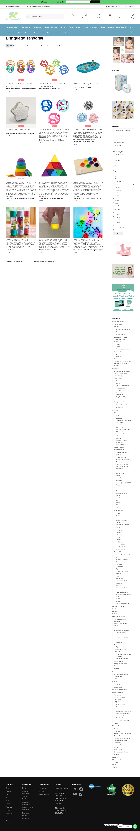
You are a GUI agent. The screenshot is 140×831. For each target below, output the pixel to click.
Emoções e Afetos (121, 457)
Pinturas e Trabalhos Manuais (83, 193)
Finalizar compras (122, 17)
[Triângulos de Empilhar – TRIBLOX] (54, 165)
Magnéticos (119, 578)
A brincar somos (119, 413)
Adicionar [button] (86, 90)
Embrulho (115, 614)
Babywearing (116, 368)
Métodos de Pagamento (26, 792)
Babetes (116, 326)
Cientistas (119, 418)
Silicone (65, 136)
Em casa (62, 131)
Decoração (117, 736)
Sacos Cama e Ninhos (121, 752)
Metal (117, 500)
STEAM (118, 601)
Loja (7, 794)
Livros (114, 671)
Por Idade (18, 86)
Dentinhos (30, 83)
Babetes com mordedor (123, 329)
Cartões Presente (117, 609)
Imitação (118, 573)
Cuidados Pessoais (120, 632)
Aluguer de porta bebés (123, 405)
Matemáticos (120, 473)
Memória (82, 190)
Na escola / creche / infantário (92, 136)
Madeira (75, 85)
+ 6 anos (27, 182)
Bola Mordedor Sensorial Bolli (49, 88)
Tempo (118, 485)
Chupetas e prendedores (121, 630)
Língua (118, 471)
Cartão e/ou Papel (121, 493)
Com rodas (119, 562)
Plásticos (54, 246)
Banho (16, 129)
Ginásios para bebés (122, 571)
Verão (88, 85)
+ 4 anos (15, 182)
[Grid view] (7, 45)
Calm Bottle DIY (11, 250)
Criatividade (26, 187)
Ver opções (19, 252)
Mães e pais (119, 427)
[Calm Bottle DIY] (21, 222)
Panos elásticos (120, 388)
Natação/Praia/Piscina (120, 663)
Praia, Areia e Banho (122, 592)
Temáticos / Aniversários (123, 603)
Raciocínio (82, 194)
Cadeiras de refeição (120, 337)
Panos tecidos (120, 390)
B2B (7, 820)
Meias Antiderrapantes (123, 713)
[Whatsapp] (135, 826)
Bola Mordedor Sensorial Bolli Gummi (52, 140)
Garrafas (118, 346)
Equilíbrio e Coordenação (18, 189)
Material (42, 133)
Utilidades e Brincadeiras (55, 247)
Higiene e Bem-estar (12, 85)
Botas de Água (120, 704)
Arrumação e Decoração (123, 555)
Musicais (118, 585)
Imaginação (17, 192)
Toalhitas (117, 668)
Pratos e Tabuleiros (120, 359)
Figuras (118, 569)
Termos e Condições (25, 798)
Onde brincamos (49, 136)
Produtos (8, 798)
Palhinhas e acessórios (123, 349)
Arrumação (117, 731)
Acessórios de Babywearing (122, 371)
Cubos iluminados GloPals (48, 250)
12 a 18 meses (10, 183)
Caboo (118, 381)
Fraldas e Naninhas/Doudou (122, 738)
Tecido (118, 507)
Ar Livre (82, 83)
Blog (132, 17)
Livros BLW (117, 356)
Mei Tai (118, 383)
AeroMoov (117, 684)
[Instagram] (74, 789)
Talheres (116, 365)
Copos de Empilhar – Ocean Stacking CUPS (20, 198)
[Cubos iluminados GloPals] (54, 222)
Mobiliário (117, 747)
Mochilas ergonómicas (123, 385)
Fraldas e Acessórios (120, 352)
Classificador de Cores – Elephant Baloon (87, 198)
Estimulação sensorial (46, 132)
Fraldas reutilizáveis (122, 658)
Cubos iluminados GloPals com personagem (88, 250)
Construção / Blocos (26, 186)
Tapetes (116, 754)
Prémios (8, 810)
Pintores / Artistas (121, 444)
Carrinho (110, 17)
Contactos (9, 791)
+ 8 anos (33, 182)
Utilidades (115, 757)
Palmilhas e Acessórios (123, 720)
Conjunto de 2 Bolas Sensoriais (83, 141)
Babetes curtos (120, 334)
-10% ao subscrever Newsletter (53, 2)
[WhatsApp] (81, 794)
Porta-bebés (118, 378)
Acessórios (117, 695)
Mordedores (23, 85)
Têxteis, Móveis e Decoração (121, 726)
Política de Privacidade (26, 803)
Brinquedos (22, 83)
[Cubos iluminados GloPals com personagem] (88, 222)
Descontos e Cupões (26, 814)
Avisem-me (19, 91)
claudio (114, 611)
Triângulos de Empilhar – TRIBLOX (51, 198)
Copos (118, 344)
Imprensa (9, 813)
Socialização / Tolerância (123, 482)
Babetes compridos (122, 332)
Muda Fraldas (118, 661)
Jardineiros (119, 424)
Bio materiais (120, 491)
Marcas (114, 681)
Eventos (8, 817)
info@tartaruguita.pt (62, 788)
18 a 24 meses (19, 183)
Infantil (116, 678)
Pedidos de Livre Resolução (27, 809)
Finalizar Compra (44, 794)
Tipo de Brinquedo (45, 137)
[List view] (11, 45)
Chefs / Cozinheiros (122, 416)
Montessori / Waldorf (122, 580)
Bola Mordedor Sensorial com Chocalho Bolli (21, 88)
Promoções (26, 818)
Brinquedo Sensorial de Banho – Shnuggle (20, 133)
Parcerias (9, 807)
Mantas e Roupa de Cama (122, 745)
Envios (24, 788)
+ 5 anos (21, 182)
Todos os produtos (73, 17)
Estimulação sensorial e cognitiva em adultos (87, 188)
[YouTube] (74, 794)
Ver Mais (115, 762)
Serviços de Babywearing (122, 402)
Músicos (118, 438)
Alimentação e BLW (118, 321)
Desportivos (119, 566)
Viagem (114, 767)
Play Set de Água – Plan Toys (82, 87)
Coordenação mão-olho (81, 132)
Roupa (116, 723)
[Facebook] (81, 789)
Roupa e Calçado (117, 692)
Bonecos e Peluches (122, 559)
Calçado (116, 701)
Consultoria (119, 407)
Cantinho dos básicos (118, 606)
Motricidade (77, 136)
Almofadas (117, 729)
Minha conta (86, 17)
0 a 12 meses (9, 83)
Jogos (96, 83)
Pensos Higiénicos (119, 666)
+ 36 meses (76, 83)
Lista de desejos (99, 17)
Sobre (8, 788)
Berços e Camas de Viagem (122, 733)
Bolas (16, 83)
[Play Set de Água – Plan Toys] (88, 66)
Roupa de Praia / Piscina (119, 689)
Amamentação (118, 324)
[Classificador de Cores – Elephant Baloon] (88, 165)
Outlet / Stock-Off (117, 687)
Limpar (118, 233)
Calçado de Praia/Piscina (123, 711)
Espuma (118, 495)
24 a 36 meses (27, 183)
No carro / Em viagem (80, 137)
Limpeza (116, 354)
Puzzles (75, 194)
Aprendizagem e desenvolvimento (58, 129)
